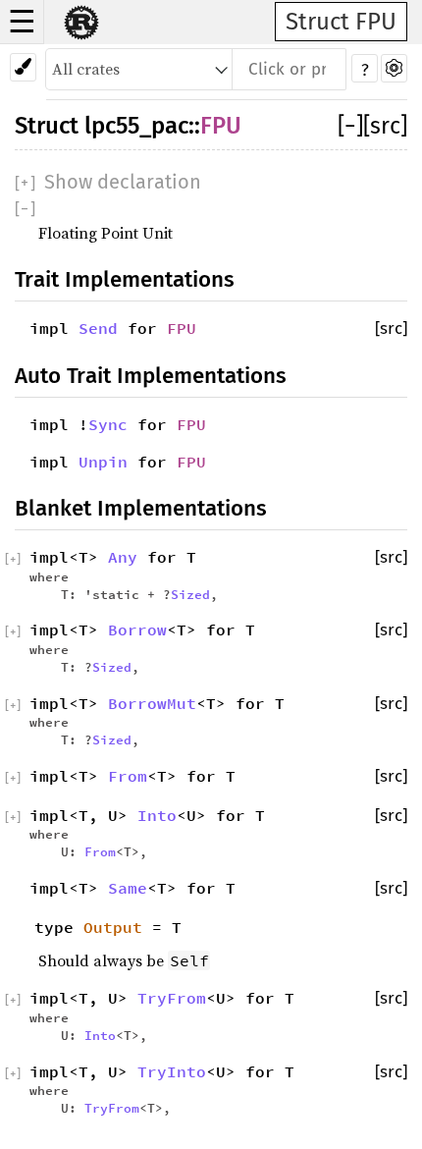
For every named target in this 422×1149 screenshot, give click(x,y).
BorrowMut (152, 703)
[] (350, 125)
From (127, 776)
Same (127, 888)
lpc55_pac (136, 125)
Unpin (103, 461)
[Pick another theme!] (23, 67)
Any (122, 557)
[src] (385, 125)
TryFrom (171, 998)
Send (98, 328)
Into (157, 815)
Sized (190, 594)
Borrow (137, 629)
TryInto (171, 1071)
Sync (108, 424)
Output (112, 927)
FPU (220, 125)
